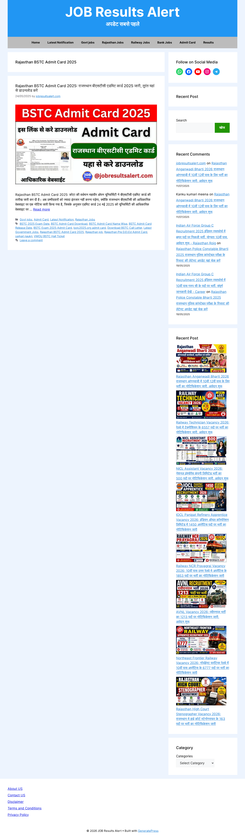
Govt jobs (87, 42)
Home (36, 42)
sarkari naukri (23, 236)
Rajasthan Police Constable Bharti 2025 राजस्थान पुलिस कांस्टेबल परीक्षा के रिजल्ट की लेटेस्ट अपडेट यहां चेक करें (202, 254)
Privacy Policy (18, 815)
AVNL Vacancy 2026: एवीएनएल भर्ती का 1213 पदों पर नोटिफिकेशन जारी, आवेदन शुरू (201, 617)
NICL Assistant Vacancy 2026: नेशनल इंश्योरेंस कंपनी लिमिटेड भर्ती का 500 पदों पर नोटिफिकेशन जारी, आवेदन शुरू (202, 473)
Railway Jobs (140, 42)
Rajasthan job (94, 232)
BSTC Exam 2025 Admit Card (52, 227)
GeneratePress (148, 831)
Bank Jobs (164, 42)
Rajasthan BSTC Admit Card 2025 (62, 232)
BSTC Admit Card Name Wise (108, 223)
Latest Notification (60, 42)
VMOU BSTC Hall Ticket (49, 236)
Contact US (16, 795)
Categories (184, 756)
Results (208, 42)
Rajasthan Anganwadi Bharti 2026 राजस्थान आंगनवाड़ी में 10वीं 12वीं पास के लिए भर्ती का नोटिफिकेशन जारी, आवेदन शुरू (202, 381)
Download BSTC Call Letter (124, 227)
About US (15, 789)
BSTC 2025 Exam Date (34, 223)
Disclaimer (16, 802)
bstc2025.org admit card (90, 227)
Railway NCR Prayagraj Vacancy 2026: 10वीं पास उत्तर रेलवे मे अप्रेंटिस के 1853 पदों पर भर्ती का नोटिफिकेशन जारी (201, 571)
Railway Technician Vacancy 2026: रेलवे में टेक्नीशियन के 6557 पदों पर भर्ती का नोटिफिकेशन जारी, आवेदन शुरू (202, 427)
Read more (41, 209)
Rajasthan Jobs (112, 42)
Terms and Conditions (25, 808)
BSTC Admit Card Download (69, 223)
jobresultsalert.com (191, 163)
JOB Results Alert (122, 12)
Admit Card (188, 42)
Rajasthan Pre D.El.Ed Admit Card (125, 232)
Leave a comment (31, 240)
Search (181, 120)
